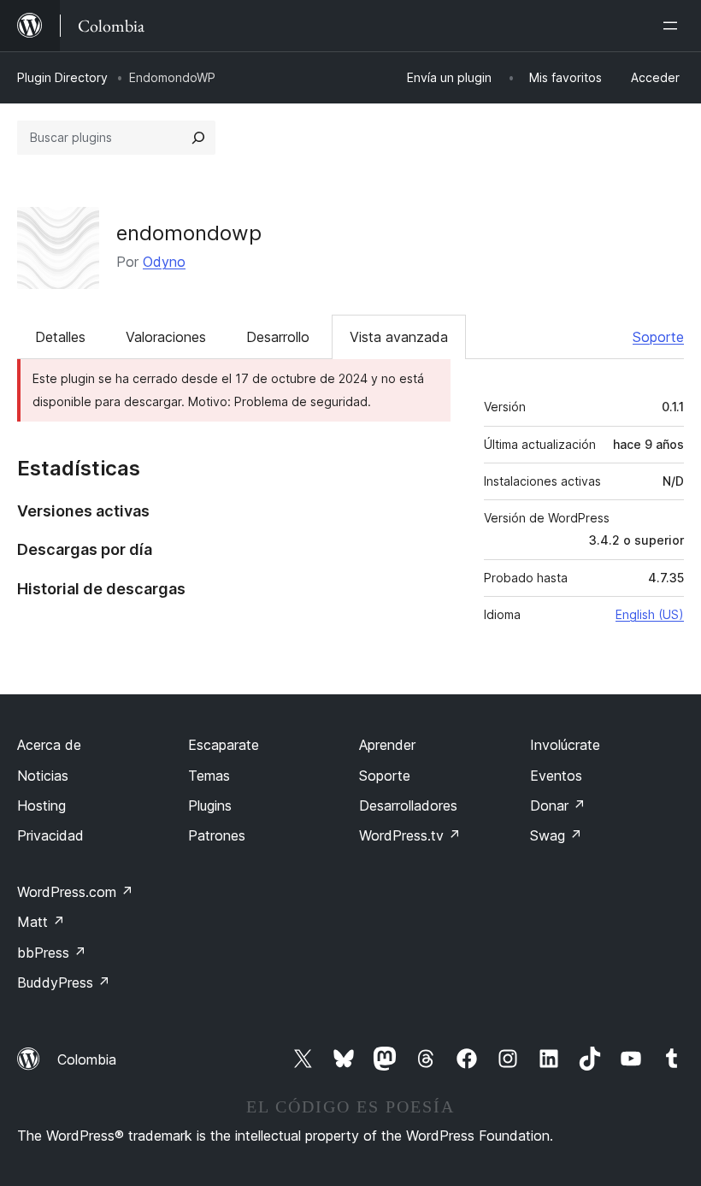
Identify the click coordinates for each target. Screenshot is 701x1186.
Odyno (164, 261)
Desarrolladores (408, 805)
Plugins (210, 805)
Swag (556, 835)
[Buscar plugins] (198, 138)
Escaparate (223, 744)
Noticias (42, 775)
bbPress (51, 952)
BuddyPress (63, 982)
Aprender (387, 744)
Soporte (658, 336)
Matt (41, 921)
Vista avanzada (399, 336)
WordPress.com (75, 891)
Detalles (60, 336)
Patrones (216, 835)
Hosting (41, 805)
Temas (209, 775)
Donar (558, 805)
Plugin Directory (62, 77)
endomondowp (189, 233)
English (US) (650, 614)
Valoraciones (166, 336)
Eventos (556, 775)
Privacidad (50, 835)
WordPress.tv (410, 835)
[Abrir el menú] (673, 25)
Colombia (86, 1059)
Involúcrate (565, 744)
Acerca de (49, 744)
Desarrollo (277, 336)
